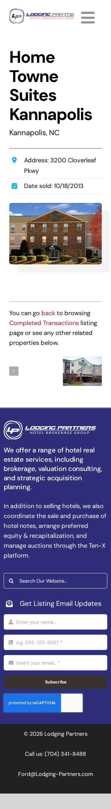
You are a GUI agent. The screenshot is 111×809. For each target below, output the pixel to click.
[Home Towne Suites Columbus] (82, 371)
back (48, 313)
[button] (13, 371)
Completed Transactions (44, 323)
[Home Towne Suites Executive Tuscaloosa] (28, 371)
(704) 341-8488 (65, 754)
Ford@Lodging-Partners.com (55, 774)
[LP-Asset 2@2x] (46, 12)
